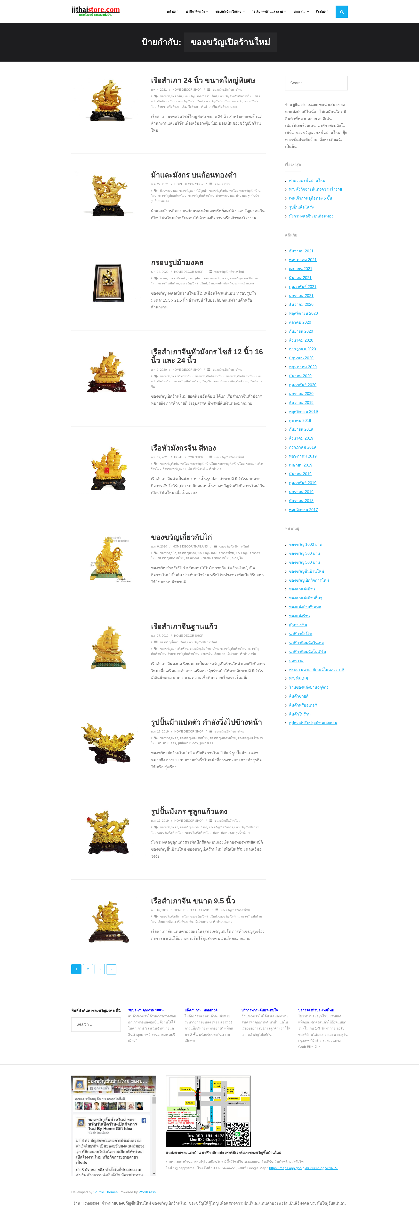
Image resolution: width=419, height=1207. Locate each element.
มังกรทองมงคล (225, 196)
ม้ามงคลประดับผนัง (220, 283)
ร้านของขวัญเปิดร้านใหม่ (183, 654)
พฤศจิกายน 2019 (303, 412)
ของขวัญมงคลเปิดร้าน (174, 649)
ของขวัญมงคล (219, 278)
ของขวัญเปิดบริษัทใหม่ (172, 196)
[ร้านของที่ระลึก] (113, 1175)
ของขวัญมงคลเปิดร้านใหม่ (200, 96)
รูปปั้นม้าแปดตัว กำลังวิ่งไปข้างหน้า (206, 722)
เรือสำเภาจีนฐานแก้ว (184, 626)
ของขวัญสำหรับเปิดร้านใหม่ (235, 96)
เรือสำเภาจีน (209, 106)
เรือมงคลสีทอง (167, 922)
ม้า (159, 743)
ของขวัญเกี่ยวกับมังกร (193, 827)
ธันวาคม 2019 (301, 403)
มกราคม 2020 (301, 394)
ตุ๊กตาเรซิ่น (298, 625)
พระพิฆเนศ (298, 678)
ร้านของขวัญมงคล (174, 469)
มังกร (216, 832)
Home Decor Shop (186, 89)
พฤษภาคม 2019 (303, 456)
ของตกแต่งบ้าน (302, 589)
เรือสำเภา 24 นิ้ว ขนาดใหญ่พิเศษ (203, 80)
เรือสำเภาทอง (203, 922)
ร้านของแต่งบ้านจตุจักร (309, 687)
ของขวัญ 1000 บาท (305, 544)
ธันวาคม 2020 (301, 304)
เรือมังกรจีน (200, 469)
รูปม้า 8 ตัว (206, 743)
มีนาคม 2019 (300, 474)
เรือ (184, 106)
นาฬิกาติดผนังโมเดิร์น (307, 652)
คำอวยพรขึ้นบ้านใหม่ (307, 180)
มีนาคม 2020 (300, 376)
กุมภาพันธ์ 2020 (302, 385)
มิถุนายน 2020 (301, 358)
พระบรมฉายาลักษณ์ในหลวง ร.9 (316, 670)
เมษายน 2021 (300, 269)
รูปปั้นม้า (253, 196)
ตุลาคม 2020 (300, 322)
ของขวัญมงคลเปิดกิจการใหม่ (215, 553)
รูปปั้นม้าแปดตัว (187, 743)
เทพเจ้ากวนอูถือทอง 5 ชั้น (310, 198)
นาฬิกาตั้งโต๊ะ (300, 634)
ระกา (235, 558)
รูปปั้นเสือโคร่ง (301, 207)
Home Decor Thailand (190, 546)
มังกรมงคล (227, 832)
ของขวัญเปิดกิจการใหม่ (227, 89)
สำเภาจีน (206, 654)
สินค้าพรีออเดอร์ (303, 705)
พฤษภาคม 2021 (303, 260)
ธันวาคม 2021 (301, 251)
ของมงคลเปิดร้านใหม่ (216, 558)
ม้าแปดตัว (169, 743)
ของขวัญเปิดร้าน (168, 283)
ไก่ (241, 558)
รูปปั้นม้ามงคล (160, 201)
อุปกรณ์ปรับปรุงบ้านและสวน (313, 723)
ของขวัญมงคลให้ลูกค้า (193, 191)
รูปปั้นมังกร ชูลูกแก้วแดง (189, 811)
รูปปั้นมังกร (243, 832)
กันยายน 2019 (301, 429)
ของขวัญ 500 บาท (304, 562)
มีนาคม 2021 (300, 278)
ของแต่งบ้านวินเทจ (305, 607)
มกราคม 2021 (301, 296)
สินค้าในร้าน (300, 714)
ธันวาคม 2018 (301, 501)
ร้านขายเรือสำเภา (169, 106)
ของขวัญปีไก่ (168, 553)
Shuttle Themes (105, 1192)
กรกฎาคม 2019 (302, 447)
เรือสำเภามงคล (227, 106)
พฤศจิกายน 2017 (303, 510)
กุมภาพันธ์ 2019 (302, 483)
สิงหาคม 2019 (301, 438)
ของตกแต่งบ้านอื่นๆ (305, 598)
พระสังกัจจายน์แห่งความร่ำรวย (315, 189)
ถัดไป (111, 969)
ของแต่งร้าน (222, 184)
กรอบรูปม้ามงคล (177, 262)
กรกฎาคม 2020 (302, 349)
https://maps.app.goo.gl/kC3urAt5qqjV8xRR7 (303, 1168)
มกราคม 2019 (301, 492)
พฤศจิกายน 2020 (303, 313)
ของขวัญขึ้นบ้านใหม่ (173, 642)
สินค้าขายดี (298, 696)
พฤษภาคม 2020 (303, 367)
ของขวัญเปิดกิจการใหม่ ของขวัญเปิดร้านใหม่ (188, 464)
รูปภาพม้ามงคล (244, 283)
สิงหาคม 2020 (301, 340)
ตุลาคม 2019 (300, 420)
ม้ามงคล (241, 196)
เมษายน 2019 (300, 465)
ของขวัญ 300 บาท (304, 553)
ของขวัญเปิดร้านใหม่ (217, 101)
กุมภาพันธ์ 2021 (302, 287)
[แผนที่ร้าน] (208, 1146)
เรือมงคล (212, 381)
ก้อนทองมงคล (168, 191)
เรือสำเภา (193, 106)
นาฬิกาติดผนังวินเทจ (306, 643)
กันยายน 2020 (301, 331)
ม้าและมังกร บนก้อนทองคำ (194, 175)
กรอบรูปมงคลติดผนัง (173, 278)
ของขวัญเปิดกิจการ (221, 827)
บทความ (296, 661)
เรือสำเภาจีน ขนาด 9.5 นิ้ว (193, 901)
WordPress (147, 1192)
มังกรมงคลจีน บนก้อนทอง (311, 216)
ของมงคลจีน (193, 558)
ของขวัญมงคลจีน (171, 96)
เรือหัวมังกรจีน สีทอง (183, 448)
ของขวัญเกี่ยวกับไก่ (181, 537)
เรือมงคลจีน (227, 381)
